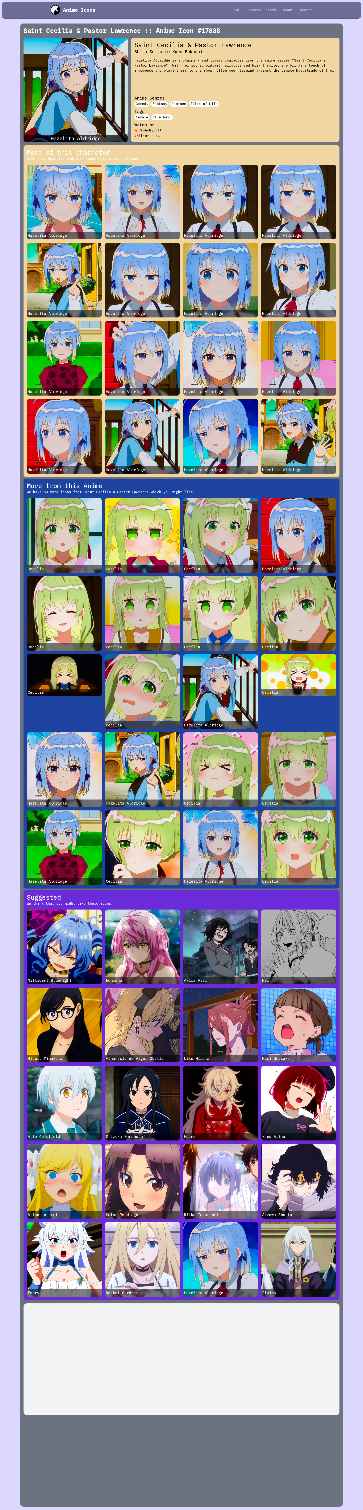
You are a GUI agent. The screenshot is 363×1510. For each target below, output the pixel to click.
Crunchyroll (150, 130)
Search (306, 10)
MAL (158, 136)
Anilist (141, 136)
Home (235, 10)
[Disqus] (181, 1359)
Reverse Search (261, 10)
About (288, 10)
